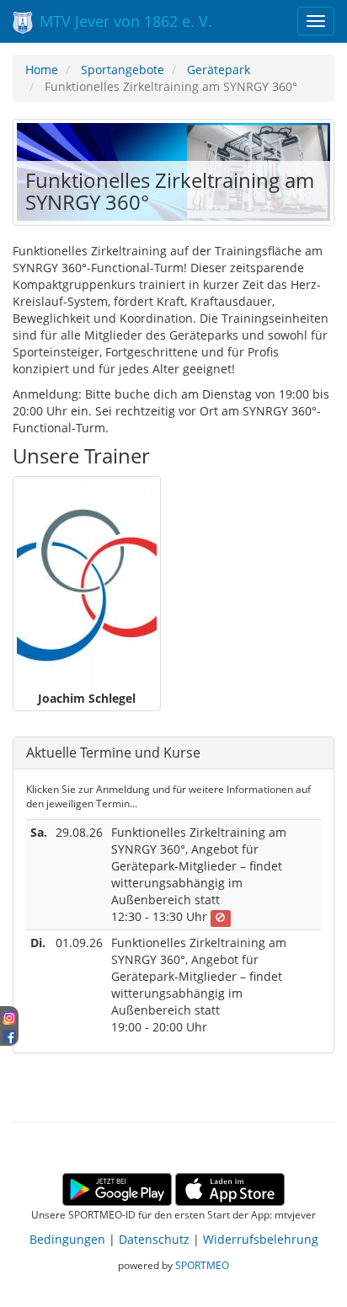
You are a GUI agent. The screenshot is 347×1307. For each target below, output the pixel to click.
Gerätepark (218, 70)
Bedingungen (67, 1239)
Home (41, 70)
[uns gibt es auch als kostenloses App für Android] (117, 1188)
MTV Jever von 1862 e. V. (123, 21)
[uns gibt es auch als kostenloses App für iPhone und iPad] (230, 1188)
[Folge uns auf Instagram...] (9, 1017)
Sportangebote (122, 70)
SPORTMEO (202, 1265)
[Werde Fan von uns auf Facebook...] (9, 1034)
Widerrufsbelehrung (260, 1239)
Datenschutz (154, 1239)
